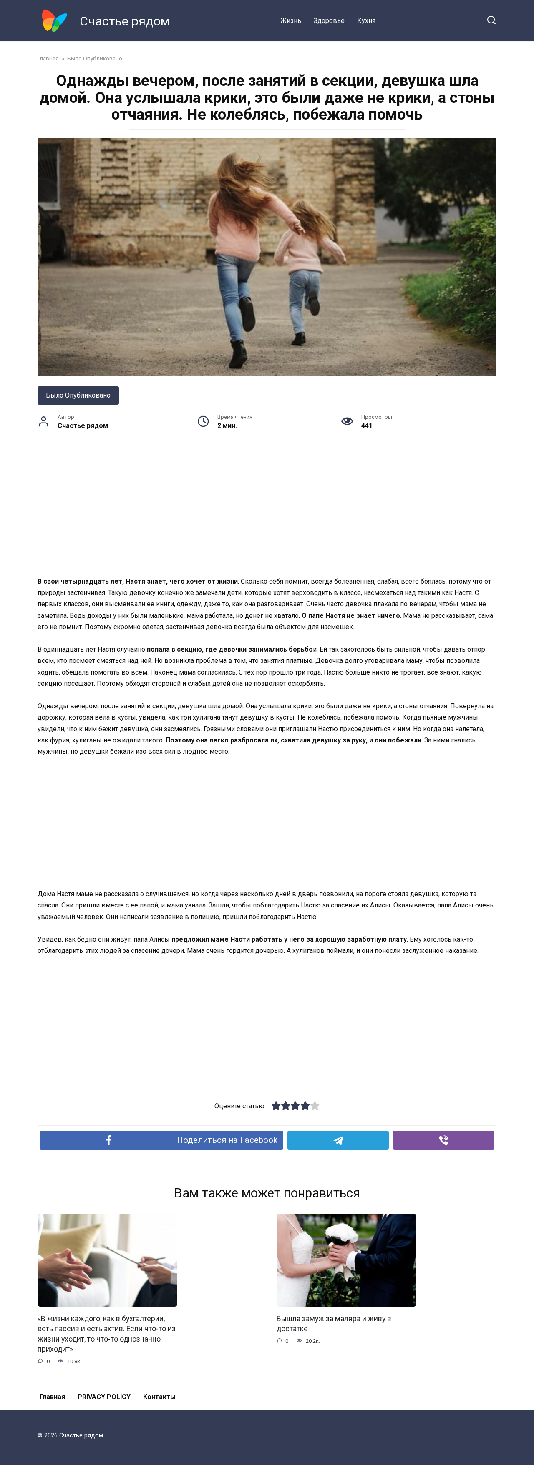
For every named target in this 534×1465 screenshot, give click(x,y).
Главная (52, 1397)
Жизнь (290, 21)
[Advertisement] (267, 514)
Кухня (366, 21)
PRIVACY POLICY (104, 1397)
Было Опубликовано (78, 395)
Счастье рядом (125, 21)
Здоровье (329, 21)
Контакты (159, 1397)
